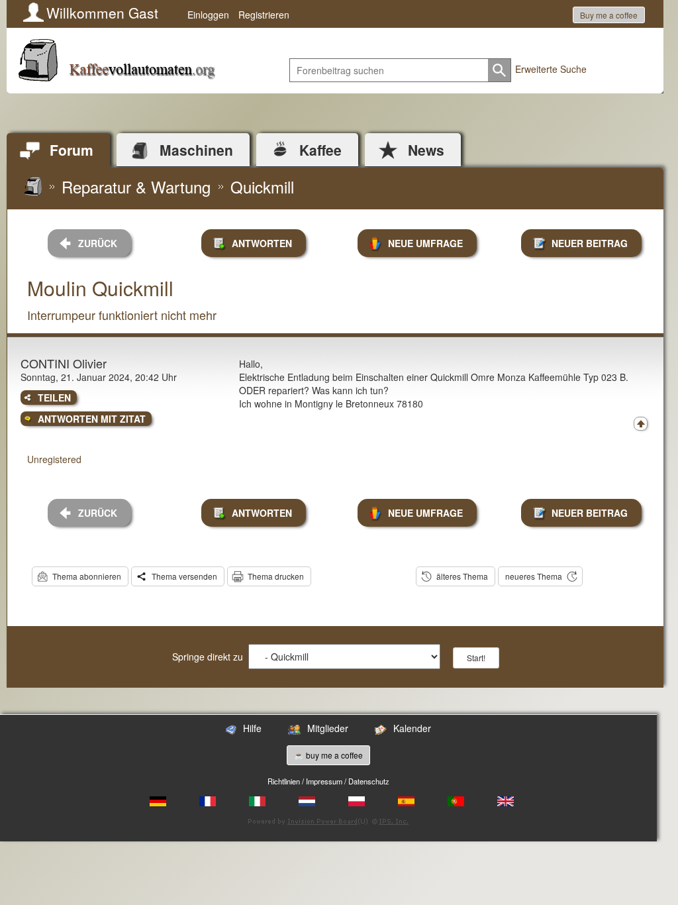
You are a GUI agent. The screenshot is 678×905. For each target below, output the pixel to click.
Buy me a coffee (609, 15)
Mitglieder (327, 728)
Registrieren (263, 14)
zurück (97, 243)
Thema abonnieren (86, 576)
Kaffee (320, 150)
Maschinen (196, 150)
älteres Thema (462, 576)
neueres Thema (533, 576)
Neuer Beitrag (590, 243)
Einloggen (208, 14)
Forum (71, 150)
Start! (476, 657)
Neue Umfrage (425, 243)
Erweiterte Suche (551, 69)
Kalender (412, 728)
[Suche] (499, 70)
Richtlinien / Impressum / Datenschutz (328, 781)
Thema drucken (276, 576)
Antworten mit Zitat (92, 418)
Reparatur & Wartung (136, 186)
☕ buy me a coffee (328, 755)
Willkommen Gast (102, 13)
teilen (54, 397)
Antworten (262, 243)
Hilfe (252, 728)
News (426, 150)
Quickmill (262, 186)
